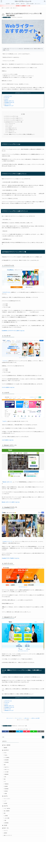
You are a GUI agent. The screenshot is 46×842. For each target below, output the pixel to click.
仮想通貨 (6, 786)
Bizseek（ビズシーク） (7, 481)
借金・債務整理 (6, 810)
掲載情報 (5, 747)
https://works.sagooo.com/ (23, 586)
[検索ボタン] (44, 1)
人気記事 (9, 17)
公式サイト (23, 289)
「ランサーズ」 (5, 360)
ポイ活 (5, 752)
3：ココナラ (9, 126)
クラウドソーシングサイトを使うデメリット (14, 120)
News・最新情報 (6, 745)
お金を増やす (6, 750)
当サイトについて (10, 718)
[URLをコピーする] (40, 731)
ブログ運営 (6, 771)
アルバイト (6, 830)
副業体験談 (6, 774)
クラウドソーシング (21, 725)
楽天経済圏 (6, 759)
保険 (5, 820)
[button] (5, 731)
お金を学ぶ (5, 796)
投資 (4, 779)
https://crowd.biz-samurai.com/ (23, 650)
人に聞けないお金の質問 (35, 718)
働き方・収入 (6, 828)
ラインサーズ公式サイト (23, 357)
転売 (5, 776)
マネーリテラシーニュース (23, 1)
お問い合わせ (26, 718)
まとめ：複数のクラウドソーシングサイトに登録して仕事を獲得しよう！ (20, 134)
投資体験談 (6, 788)
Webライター (5, 17)
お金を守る (5, 805)
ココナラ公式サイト (23, 418)
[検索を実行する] (43, 737)
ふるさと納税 (6, 818)
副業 (26, 725)
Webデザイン (6, 767)
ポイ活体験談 (6, 757)
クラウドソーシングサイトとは (11, 116)
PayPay (5, 755)
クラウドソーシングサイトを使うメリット (13, 118)
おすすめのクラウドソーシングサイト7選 (13, 121)
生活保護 (5, 803)
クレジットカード (7, 798)
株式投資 (6, 791)
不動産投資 (6, 783)
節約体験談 (6, 822)
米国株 (5, 793)
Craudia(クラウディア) (7, 541)
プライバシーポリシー (18, 718)
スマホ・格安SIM (7, 808)
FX (4, 781)
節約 (4, 813)
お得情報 (6, 815)
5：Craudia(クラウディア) (12, 129)
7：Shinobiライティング (11, 132)
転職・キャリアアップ (8, 835)
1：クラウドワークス (11, 123)
